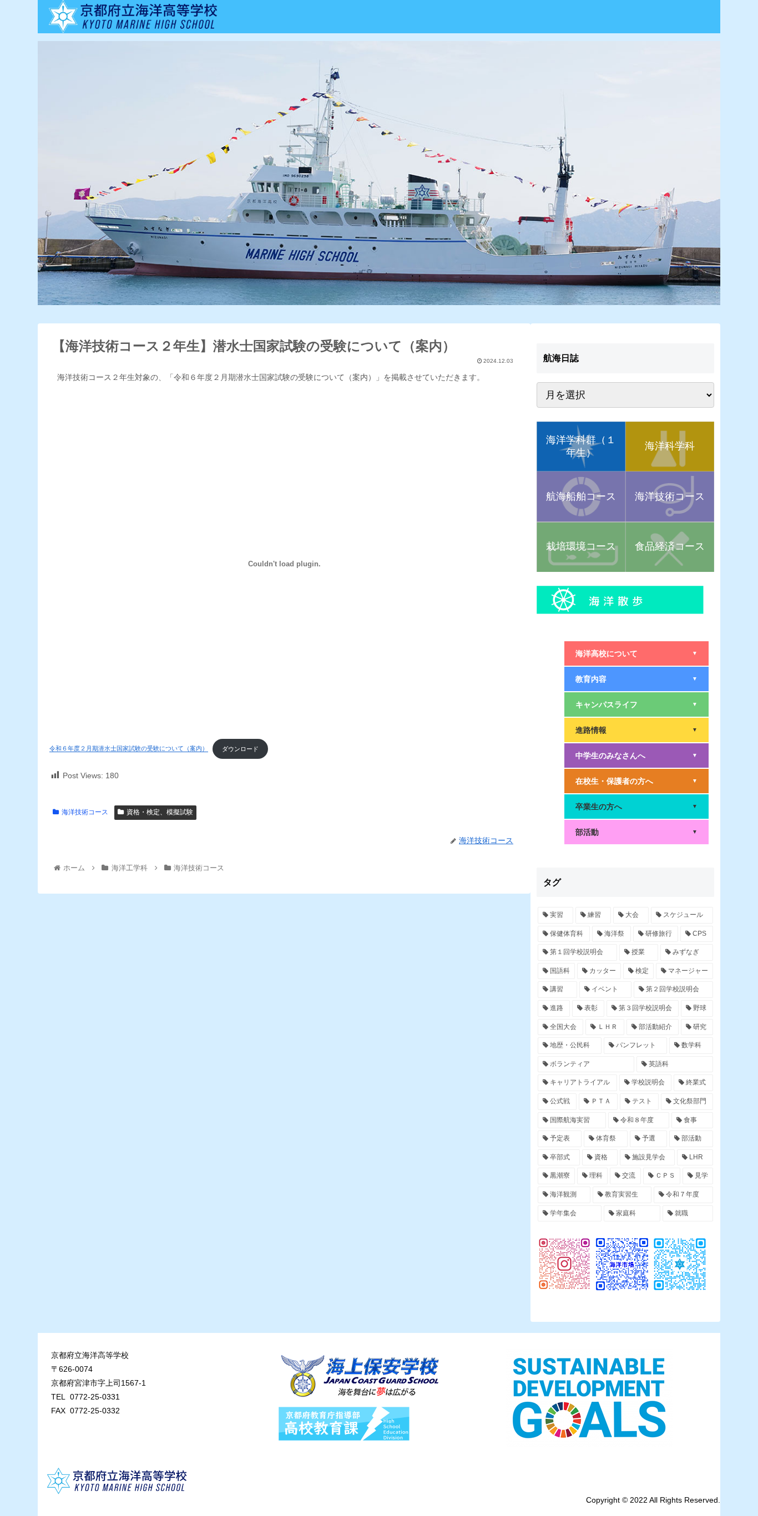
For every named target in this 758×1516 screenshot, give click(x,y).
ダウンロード (240, 749)
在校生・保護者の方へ (636, 781)
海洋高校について (636, 653)
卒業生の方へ (636, 806)
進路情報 (636, 730)
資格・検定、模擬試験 (160, 812)
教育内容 (636, 679)
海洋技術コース (85, 812)
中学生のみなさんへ (636, 755)
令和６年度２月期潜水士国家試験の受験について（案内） (128, 749)
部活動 (636, 832)
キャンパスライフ (636, 704)
